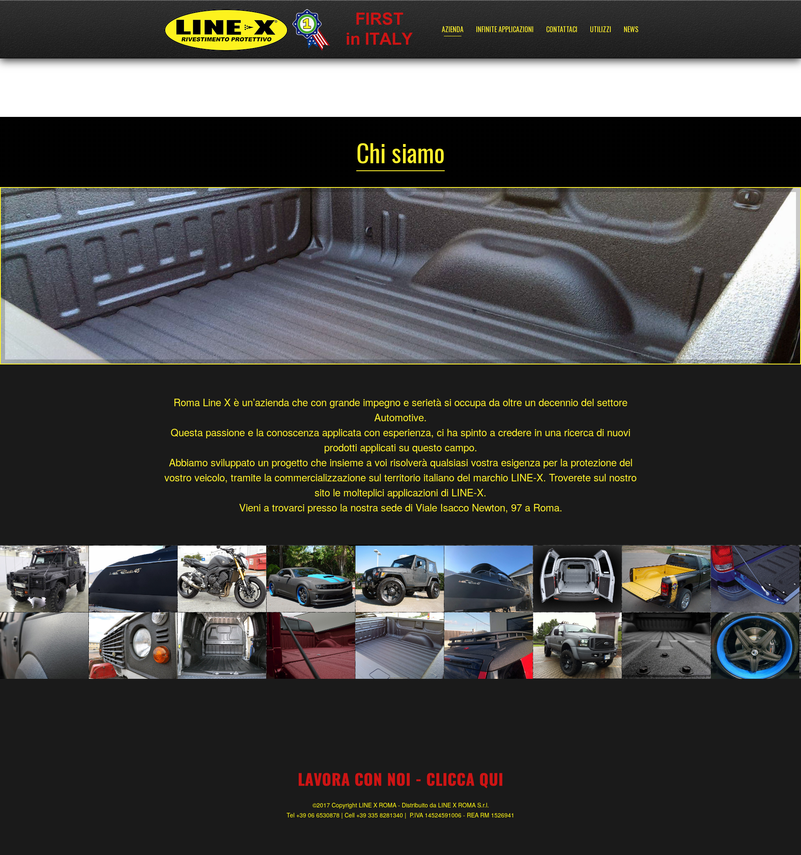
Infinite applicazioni (505, 29)
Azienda (452, 29)
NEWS (631, 29)
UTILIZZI (600, 29)
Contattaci (561, 29)
